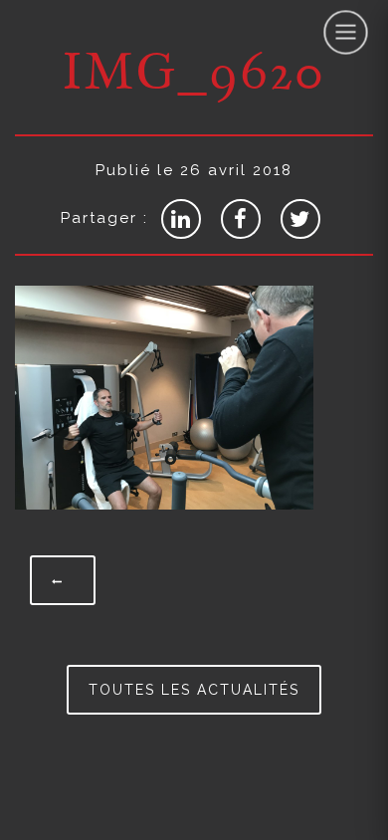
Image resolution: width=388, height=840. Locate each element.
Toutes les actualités (194, 690)
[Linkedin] (181, 219)
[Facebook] (241, 219)
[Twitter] (300, 219)
